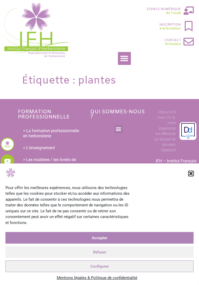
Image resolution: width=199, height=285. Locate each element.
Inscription (170, 25)
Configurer (99, 266)
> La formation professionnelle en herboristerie (51, 133)
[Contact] (188, 41)
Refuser (99, 252)
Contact (173, 40)
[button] (191, 173)
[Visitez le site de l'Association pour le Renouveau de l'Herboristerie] (7, 144)
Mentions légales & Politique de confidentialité (97, 277)
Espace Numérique (164, 9)
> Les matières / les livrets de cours (49, 162)
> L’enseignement (39, 147)
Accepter (99, 238)
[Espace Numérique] (188, 10)
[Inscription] (188, 26)
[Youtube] (7, 161)
